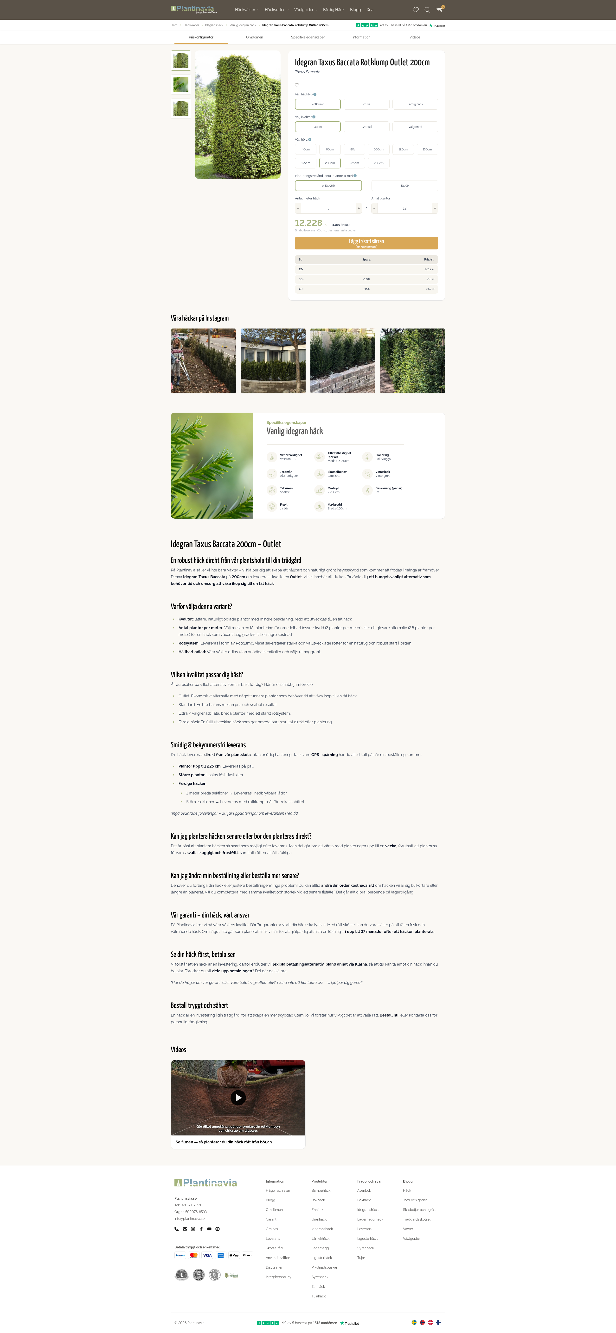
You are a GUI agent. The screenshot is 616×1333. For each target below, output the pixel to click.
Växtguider (304, 9)
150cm (427, 149)
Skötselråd (274, 1248)
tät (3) (405, 185)
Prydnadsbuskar (324, 1267)
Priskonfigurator (201, 37)
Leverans (273, 1238)
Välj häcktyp (304, 94)
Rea (370, 9)
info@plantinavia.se (189, 1219)
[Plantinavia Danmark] (430, 1322)
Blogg (355, 9)
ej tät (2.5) (328, 185)
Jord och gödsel (416, 1200)
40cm (306, 149)
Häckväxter (245, 9)
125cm (403, 149)
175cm (306, 163)
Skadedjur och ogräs (419, 1210)
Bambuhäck (321, 1190)
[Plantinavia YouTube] (209, 1229)
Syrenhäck (320, 1277)
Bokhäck (318, 1200)
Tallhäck (318, 1287)
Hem (174, 25)
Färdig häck (415, 104)
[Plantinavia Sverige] (414, 1322)
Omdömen (254, 37)
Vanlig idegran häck (243, 25)
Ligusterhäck (322, 1258)
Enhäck (317, 1210)
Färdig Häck (333, 9)
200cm (330, 163)
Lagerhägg (320, 1248)
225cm (354, 163)
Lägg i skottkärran (366, 243)
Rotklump (318, 104)
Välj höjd (301, 139)
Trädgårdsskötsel (416, 1219)
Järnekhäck (320, 1238)
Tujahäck (319, 1296)
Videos (415, 37)
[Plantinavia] (194, 10)
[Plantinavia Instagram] (193, 1229)
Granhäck (319, 1219)
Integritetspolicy (278, 1277)
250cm (379, 163)
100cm (379, 149)
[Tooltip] (314, 94)
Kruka (367, 104)
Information (361, 37)
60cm (330, 149)
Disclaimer (274, 1267)
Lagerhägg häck (370, 1219)
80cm (354, 149)
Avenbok (364, 1190)
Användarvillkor (278, 1258)
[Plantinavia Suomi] (439, 1322)
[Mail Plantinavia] (185, 1229)
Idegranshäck (214, 25)
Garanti (271, 1219)
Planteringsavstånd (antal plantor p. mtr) (324, 176)
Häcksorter (275, 9)
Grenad (367, 127)
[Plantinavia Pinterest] (217, 1229)
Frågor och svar (278, 1190)
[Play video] (238, 1097)
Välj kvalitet (303, 117)
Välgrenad (415, 127)
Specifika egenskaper (308, 37)
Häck (407, 1190)
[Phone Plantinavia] (176, 1229)
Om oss (272, 1229)
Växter (408, 1229)
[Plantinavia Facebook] (201, 1229)
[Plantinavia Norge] (422, 1322)
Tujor (361, 1258)
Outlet (318, 127)
